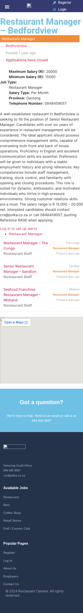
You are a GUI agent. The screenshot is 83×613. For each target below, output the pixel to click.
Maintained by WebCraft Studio (45, 595)
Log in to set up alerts (18, 228)
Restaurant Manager (25, 234)
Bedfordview (16, 46)
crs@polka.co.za (14, 475)
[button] (7, 7)
